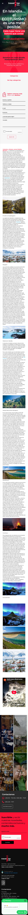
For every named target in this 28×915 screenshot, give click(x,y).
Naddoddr (7, 178)
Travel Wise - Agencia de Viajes (8, 863)
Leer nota (6, 742)
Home (3, 42)
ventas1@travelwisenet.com (10, 898)
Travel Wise (8, 717)
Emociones (22, 717)
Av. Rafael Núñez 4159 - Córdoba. (8, 893)
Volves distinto (6, 718)
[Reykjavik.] (14, 671)
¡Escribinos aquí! (7, 806)
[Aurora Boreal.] (14, 625)
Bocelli (3, 717)
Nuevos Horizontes (20, 718)
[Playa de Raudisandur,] (14, 648)
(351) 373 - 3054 (7, 896)
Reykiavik (18, 222)
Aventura (17, 717)
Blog (7, 42)
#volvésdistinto (14, 38)
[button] (25, 901)
